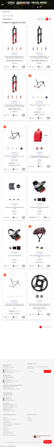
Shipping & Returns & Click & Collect (11, 424)
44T (42, 308)
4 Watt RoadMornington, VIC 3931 (8, 367)
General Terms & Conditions (9, 419)
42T (39, 308)
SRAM (39, 154)
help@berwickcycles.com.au (11, 381)
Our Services (6, 428)
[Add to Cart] (23, 67)
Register (29, 417)
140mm (20, 60)
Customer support (7, 425)
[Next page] (50, 327)
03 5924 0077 (8, 397)
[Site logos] (27, 3)
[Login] (37, 7)
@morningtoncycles (9, 372)
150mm (16, 60)
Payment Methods (7, 422)
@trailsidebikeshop (9, 400)
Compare (16, 66)
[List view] (50, 19)
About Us (5, 417)
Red (12, 15)
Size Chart (5, 430)
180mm (10, 108)
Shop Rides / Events (7, 433)
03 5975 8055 (8, 369)
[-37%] (39, 93)
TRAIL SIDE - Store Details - (9, 435)
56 (40, 108)
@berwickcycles (8, 382)
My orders (29, 419)
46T (45, 308)
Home (4, 15)
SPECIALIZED (39, 103)
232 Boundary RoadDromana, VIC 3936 (7, 395)
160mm (8, 60)
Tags (8, 15)
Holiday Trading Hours (8, 432)
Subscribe (47, 371)
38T (34, 308)
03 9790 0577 (8, 379)
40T (37, 308)
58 (16, 160)
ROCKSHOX (14, 55)
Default (39, 160)
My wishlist (30, 420)
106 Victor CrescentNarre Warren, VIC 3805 (8, 377)
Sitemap (5, 427)
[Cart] (40, 7)
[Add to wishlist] (22, 26)
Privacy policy (6, 420)
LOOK (39, 205)
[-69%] (39, 244)
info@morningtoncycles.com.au (12, 370)
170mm (12, 60)
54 (38, 108)
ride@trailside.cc (8, 398)
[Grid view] (47, 19)
